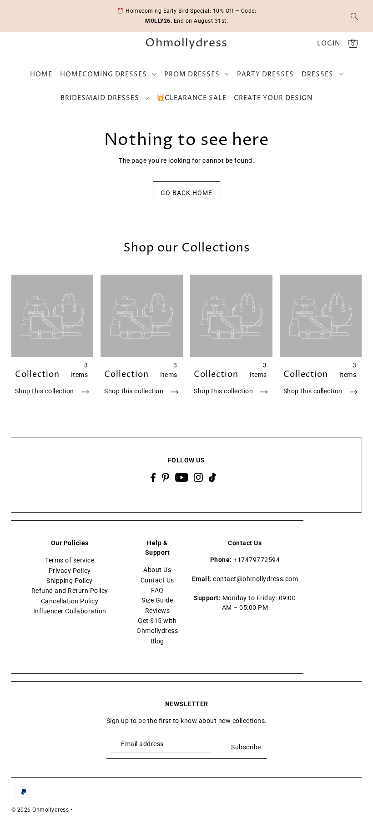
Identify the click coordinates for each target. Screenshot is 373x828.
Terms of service (69, 560)
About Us (157, 569)
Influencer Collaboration (69, 611)
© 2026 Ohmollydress (40, 810)
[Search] (354, 16)
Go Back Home (186, 192)
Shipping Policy (69, 580)
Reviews (157, 610)
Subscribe (246, 747)
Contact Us (157, 580)
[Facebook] (153, 477)
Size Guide (157, 600)
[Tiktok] (212, 477)
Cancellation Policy (70, 601)
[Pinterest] (165, 477)
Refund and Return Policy (69, 590)
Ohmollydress (186, 43)
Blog (157, 641)
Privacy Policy (70, 570)
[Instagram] (198, 477)
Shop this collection (45, 391)
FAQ (157, 590)
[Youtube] (181, 477)
